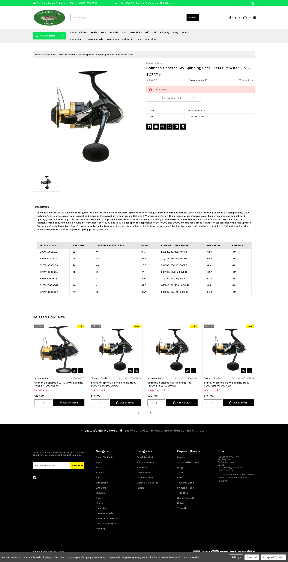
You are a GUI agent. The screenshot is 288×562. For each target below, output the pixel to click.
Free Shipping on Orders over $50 (55, 3)
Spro (180, 477)
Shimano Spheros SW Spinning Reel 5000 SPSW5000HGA (113, 384)
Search (192, 17)
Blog (175, 32)
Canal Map (76, 39)
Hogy (180, 467)
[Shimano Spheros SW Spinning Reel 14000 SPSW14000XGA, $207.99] (172, 350)
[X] (169, 127)
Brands (114, 32)
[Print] (163, 127)
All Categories (47, 35)
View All (182, 508)
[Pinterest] (183, 127)
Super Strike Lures (147, 482)
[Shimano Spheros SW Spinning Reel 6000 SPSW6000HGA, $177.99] (229, 350)
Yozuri (180, 472)
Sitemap (101, 528)
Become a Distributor (119, 39)
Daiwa (180, 503)
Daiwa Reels (143, 472)
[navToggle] (36, 35)
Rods (103, 32)
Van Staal (141, 467)
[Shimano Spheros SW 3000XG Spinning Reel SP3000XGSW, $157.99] (59, 350)
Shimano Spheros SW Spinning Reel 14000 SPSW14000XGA (169, 384)
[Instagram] (253, 3)
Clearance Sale (95, 39)
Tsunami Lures (185, 482)
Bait (124, 32)
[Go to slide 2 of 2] (148, 412)
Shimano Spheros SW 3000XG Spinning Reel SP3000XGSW (58, 384)
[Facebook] (149, 127)
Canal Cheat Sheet (147, 39)
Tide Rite (182, 492)
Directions (136, 32)
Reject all (252, 557)
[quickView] (74, 370)
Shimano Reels (145, 462)
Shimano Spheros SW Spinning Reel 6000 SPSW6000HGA (226, 384)
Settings (236, 557)
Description (42, 206)
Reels (93, 32)
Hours (185, 32)
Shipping (164, 32)
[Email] (156, 127)
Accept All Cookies (273, 557)
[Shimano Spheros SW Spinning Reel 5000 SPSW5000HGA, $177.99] (116, 350)
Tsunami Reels (144, 477)
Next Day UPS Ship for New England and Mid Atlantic (144, 3)
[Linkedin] (176, 127)
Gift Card (150, 32)
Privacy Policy (192, 557)
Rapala (140, 487)
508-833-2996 (89, 3)
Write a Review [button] (246, 80)
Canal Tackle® (78, 32)
